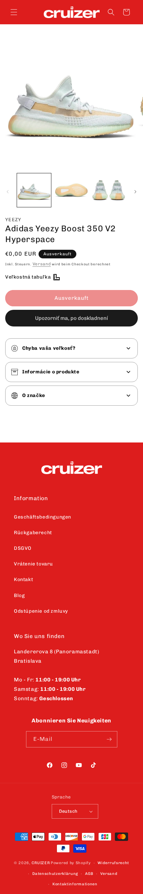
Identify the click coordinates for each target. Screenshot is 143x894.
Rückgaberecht (33, 533)
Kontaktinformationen (75, 884)
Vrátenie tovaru (33, 564)
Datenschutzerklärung (55, 873)
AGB (89, 873)
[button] (14, 12)
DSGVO (23, 548)
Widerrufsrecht (113, 863)
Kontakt (23, 579)
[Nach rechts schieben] (135, 191)
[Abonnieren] (109, 739)
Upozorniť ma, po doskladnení (71, 318)
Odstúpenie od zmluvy (41, 611)
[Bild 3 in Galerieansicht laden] (109, 190)
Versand (42, 264)
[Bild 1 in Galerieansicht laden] (34, 190)
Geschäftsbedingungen (42, 517)
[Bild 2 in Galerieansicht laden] (71, 190)
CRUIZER (41, 863)
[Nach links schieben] (7, 191)
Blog (19, 595)
